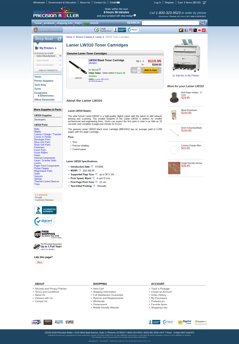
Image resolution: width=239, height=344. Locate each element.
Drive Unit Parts (42, 142)
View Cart (98, 288)
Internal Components (44, 158)
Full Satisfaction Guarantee (108, 295)
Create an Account (161, 291)
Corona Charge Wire (191, 147)
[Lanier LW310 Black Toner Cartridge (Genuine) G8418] (78, 76)
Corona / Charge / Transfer (47, 134)
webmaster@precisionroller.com (137, 341)
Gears (37, 155)
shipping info (65, 23)
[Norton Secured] (136, 30)
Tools (37, 88)
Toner (37, 76)
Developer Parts (42, 139)
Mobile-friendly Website (106, 307)
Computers (44, 94)
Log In (157, 2)
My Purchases (159, 298)
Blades (37, 131)
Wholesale (39, 2)
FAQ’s (78, 23)
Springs (38, 179)
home (38, 23)
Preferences (158, 301)
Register (169, 2)
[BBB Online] (119, 30)
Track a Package (160, 288)
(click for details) (51, 246)
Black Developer (189, 111)
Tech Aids (40, 84)
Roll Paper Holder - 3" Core (191, 95)
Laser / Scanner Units (45, 160)
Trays (37, 184)
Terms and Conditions (47, 291)
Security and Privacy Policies (51, 288)
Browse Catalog (84, 37)
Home (69, 37)
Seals (37, 173)
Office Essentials (44, 99)
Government (100, 304)
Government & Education (62, 2)
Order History (158, 295)
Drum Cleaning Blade (191, 129)
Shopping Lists (159, 307)
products (49, 23)
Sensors (38, 176)
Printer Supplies (43, 80)
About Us (85, 2)
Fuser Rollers (41, 152)
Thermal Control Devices (46, 181)
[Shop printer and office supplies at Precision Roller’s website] (74, 12)
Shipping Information (104, 291)
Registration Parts (43, 171)
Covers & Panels (42, 137)
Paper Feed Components (46, 165)
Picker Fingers (41, 168)
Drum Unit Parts (42, 144)
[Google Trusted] (102, 30)
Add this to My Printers (187, 75)
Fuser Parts (40, 150)
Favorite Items (159, 304)
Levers (37, 163)
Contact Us (100, 2)
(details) (93, 63)
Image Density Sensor (191, 164)
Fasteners (39, 147)
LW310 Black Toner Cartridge (106, 60)
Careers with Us (44, 298)
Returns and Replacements (108, 298)
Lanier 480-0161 (102, 79)
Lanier (99, 37)
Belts (37, 129)
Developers (40, 119)
